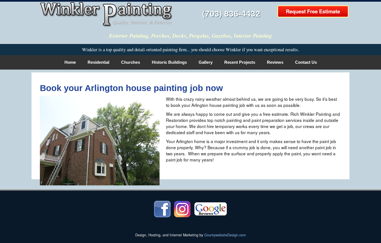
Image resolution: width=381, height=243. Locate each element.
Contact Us (306, 62)
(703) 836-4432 (231, 13)
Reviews (275, 62)
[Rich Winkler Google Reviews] (210, 208)
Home (70, 62)
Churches (130, 62)
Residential (98, 62)
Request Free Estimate (313, 11)
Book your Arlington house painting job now (131, 88)
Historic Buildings (169, 62)
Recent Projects (239, 62)
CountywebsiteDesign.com (225, 234)
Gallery (206, 62)
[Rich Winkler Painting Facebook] (162, 208)
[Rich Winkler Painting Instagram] (182, 208)
